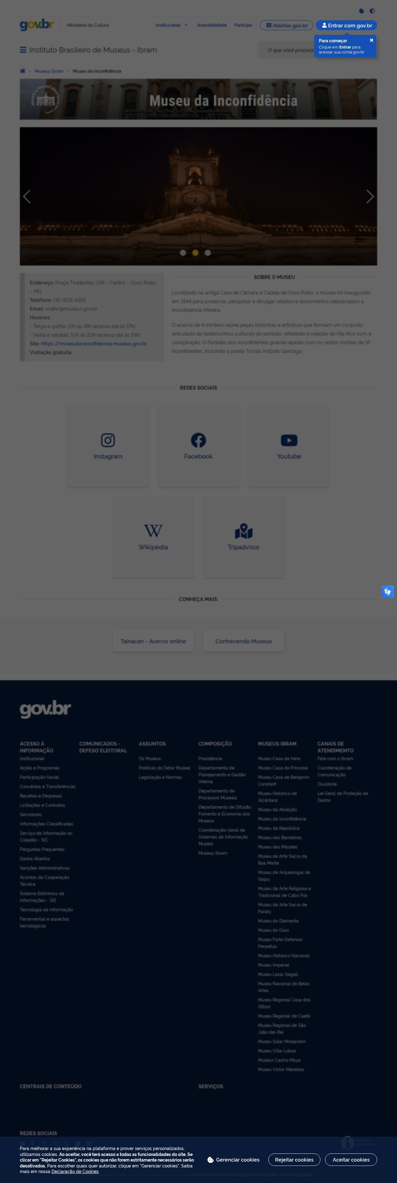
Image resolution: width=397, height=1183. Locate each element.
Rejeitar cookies (294, 1159)
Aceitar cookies (351, 1159)
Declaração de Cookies (75, 1171)
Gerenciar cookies (238, 1159)
